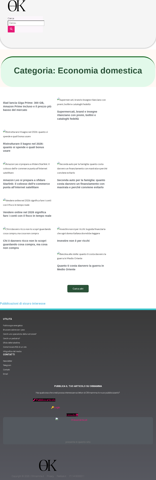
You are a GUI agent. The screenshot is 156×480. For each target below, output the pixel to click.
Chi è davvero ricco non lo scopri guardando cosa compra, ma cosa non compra (25, 244)
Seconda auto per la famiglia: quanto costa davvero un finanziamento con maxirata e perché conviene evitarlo (81, 184)
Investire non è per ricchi (73, 240)
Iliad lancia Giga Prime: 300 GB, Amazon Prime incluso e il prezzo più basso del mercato (27, 106)
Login (57, 407)
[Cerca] (11, 29)
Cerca (11, 18)
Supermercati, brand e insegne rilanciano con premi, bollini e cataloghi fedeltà (77, 115)
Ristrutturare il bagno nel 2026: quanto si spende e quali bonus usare (23, 147)
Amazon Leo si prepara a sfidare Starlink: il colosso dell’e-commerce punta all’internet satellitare (26, 184)
